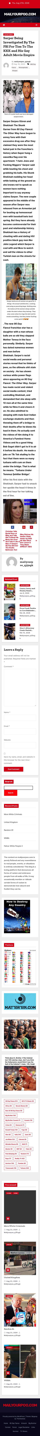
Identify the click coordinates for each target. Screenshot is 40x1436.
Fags (24, 1130)
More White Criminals (13, 814)
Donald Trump (11, 1130)
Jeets (28, 1134)
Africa (8, 1106)
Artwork (24, 1423)
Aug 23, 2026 (12, 1230)
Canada (28, 1120)
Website (7, 740)
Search (8, 781)
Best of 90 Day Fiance (13, 1110)
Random (25, 1154)
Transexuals (10, 1168)
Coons (9, 1193)
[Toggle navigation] (36, 25)
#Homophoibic (23, 67)
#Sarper (14, 70)
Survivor (9, 1163)
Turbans (24, 1168)
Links (33, 1427)
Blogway (34, 1416)
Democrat (20, 1125)
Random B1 (8, 830)
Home (6, 1423)
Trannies (22, 1163)
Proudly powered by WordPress (14, 1416)
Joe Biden (10, 1139)
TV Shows (23, 1431)
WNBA (6, 838)
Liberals (22, 1139)
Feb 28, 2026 (25, 613)
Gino (8, 1134)
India (18, 1134)
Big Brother (10, 1115)
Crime (8, 1125)
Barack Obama (22, 1106)
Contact (8, 1427)
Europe (9, 1244)
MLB (24, 1144)
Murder (9, 1149)
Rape (8, 1158)
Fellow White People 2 (13, 846)
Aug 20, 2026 (12, 1384)
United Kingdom (11, 822)
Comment (9, 666)
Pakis (29, 1149)
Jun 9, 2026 (24, 593)
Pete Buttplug (11, 1154)
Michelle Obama (11, 1144)
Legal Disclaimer (24, 1427)
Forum (14, 1427)
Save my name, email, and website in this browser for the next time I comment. (19, 760)
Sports (9, 1347)
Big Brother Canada (12, 1120)
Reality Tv (20, 1158)
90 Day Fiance (8, 34)
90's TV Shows (28, 1101)
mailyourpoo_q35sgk (22, 62)
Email (7, 726)
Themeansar (21, 1419)
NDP (19, 1149)
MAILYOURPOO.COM (20, 14)
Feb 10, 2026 (25, 633)
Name (7, 712)
